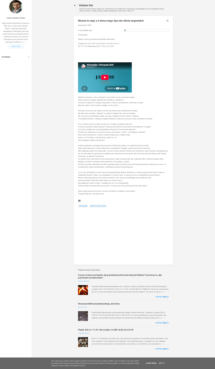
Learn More (151, 363)
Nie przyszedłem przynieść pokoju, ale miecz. (99, 304)
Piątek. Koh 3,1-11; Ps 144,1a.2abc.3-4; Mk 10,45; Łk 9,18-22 (105, 330)
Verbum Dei (86, 5)
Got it (161, 363)
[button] (167, 20)
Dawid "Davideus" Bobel (16, 18)
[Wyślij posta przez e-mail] (79, 201)
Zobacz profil (16, 46)
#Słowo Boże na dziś (98, 206)
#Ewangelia (83, 206)
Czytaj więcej (162, 297)
